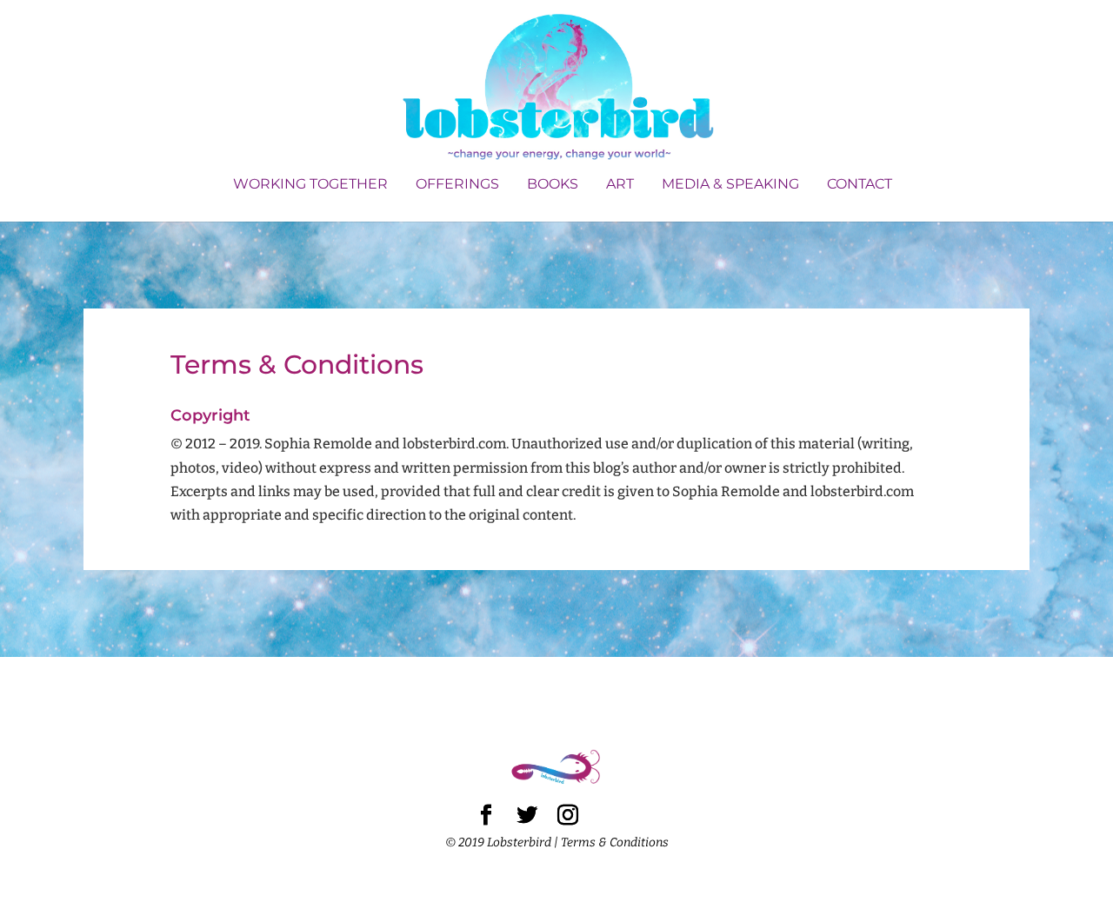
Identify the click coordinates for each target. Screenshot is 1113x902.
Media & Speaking (730, 185)
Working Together (310, 185)
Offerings (457, 185)
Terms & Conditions (615, 842)
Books (552, 185)
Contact (859, 185)
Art (620, 185)
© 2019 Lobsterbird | (503, 842)
